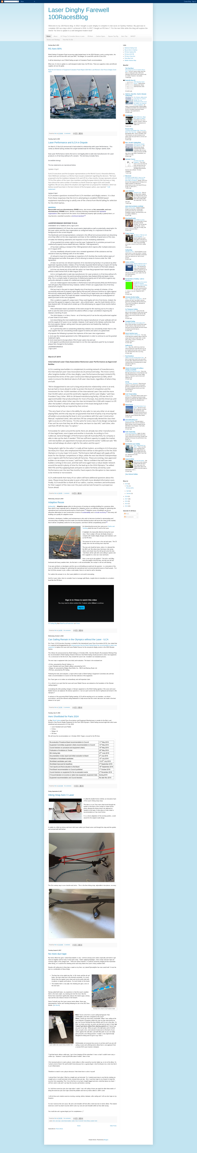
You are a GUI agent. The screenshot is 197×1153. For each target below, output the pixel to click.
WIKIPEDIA (52, 207)
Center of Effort (129, 262)
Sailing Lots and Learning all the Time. (134, 357)
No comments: (67, 630)
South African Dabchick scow (132, 371)
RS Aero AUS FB (129, 54)
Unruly (127, 382)
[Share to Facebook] (80, 134)
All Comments (129, 517)
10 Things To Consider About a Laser (72, 36)
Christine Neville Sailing (132, 297)
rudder (73, 1120)
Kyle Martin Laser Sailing (132, 444)
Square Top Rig (113, 36)
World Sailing (57, 720)
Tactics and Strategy (53, 39)
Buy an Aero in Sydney (131, 50)
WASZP (133, 36)
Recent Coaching (129, 421)
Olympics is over (129, 251)
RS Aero (90, 36)
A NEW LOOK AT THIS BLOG (132, 335)
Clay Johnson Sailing (131, 474)
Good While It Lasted (139, 219)
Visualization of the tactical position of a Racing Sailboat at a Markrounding (140, 283)
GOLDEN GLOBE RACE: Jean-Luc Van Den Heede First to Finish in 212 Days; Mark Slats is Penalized (135, 179)
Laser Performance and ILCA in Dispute (68, 142)
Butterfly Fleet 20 (130, 80)
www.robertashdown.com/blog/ (134, 206)
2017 (126, 499)
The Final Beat (129, 68)
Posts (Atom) (59, 1128)
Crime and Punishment (131, 433)
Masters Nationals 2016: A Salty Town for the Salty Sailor (140, 265)
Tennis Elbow (86, 1120)
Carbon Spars (100, 36)
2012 (126, 506)
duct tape (58, 1120)
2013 (126, 503)
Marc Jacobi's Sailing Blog (133, 142)
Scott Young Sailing (130, 394)
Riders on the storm (130, 207)
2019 (126, 484)
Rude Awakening (130, 432)
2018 (126, 496)
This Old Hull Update (139, 460)
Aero (54, 1120)
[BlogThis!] (76, 134)
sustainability (86, 512)
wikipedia (52, 506)
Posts (127, 514)
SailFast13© (128, 345)
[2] (107, 512)
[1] (85, 215)
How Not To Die (68, 39)
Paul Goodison (129, 356)
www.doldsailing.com (131, 419)
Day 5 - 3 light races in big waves (133, 298)
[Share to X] (78, 134)
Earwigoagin (128, 115)
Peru (126, 347)
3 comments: (67, 133)
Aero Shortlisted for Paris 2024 (63, 716)
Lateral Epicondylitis (66, 1120)
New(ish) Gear (137, 192)
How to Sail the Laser (131, 333)
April (127, 491)
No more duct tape (57, 954)
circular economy (100, 512)
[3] (106, 522)
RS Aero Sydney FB (130, 52)
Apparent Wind (129, 459)
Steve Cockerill (79, 1120)
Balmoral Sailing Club (131, 48)
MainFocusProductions (67, 623)
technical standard (78, 216)
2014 (126, 501)
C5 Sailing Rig (52, 623)
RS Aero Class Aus (130, 56)
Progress (127, 395)
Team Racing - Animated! (131, 383)
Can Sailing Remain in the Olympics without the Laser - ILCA (78, 639)
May (127, 486)
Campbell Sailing (130, 321)
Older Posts (113, 1126)
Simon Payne (129, 404)
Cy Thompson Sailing (131, 309)
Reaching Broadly (130, 218)
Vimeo (78, 623)
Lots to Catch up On (130, 310)
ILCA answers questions (57, 195)
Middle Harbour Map (130, 60)
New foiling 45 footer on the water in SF (135, 323)
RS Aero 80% (55, 48)
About (55, 36)
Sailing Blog (128, 250)
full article (56, 1005)
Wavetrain (128, 176)
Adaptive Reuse (56, 502)
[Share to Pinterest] (82, 134)
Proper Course (129, 233)
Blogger (106, 1139)
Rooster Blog (129, 129)
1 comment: (67, 493)
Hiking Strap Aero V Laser (61, 795)
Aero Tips (124, 36)
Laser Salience (129, 191)
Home (48, 36)
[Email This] (74, 134)
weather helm (93, 1120)
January (128, 493)
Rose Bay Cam (129, 58)
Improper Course (130, 159)
